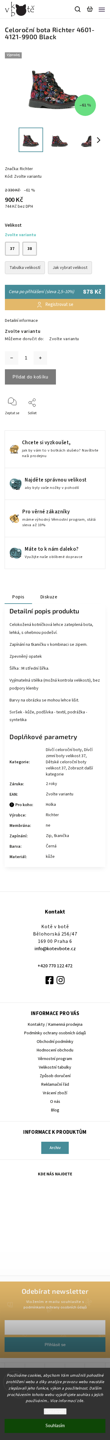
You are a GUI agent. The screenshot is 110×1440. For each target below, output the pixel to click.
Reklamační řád (55, 1084)
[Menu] (101, 9)
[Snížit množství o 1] (11, 358)
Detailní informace (21, 321)
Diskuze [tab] (48, 596)
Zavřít (91, 421)
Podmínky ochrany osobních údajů (55, 1033)
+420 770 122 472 (55, 965)
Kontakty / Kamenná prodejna (55, 1024)
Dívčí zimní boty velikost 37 (69, 753)
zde (80, 1401)
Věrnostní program (55, 1059)
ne (48, 825)
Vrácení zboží (55, 1093)
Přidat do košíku (30, 376)
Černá (51, 846)
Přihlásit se (55, 1344)
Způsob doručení (55, 1076)
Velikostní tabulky (55, 1067)
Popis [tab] (18, 596)
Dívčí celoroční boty (64, 750)
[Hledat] (77, 9)
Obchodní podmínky (55, 1042)
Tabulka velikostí (24, 268)
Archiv (55, 1148)
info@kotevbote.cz (55, 948)
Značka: (19, 169)
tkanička (61, 836)
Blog (55, 1110)
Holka (51, 805)
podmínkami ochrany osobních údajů (55, 1307)
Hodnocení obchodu (55, 1050)
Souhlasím (55, 1426)
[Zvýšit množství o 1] (40, 358)
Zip (49, 836)
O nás (55, 1102)
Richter (52, 815)
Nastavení (55, 1411)
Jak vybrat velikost (70, 268)
